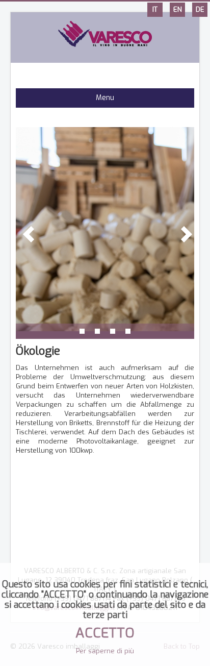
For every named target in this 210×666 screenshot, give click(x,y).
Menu (105, 98)
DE (200, 9)
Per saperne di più (105, 651)
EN (177, 9)
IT (155, 9)
